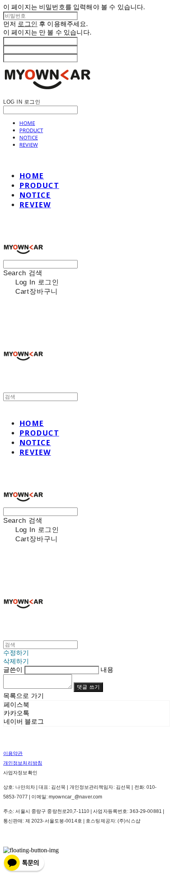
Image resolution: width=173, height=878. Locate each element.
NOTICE (28, 137)
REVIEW (28, 144)
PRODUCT (31, 130)
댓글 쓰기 (88, 687)
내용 (107, 669)
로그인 (27, 23)
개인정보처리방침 (22, 763)
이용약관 (13, 753)
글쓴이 (13, 669)
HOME (27, 123)
